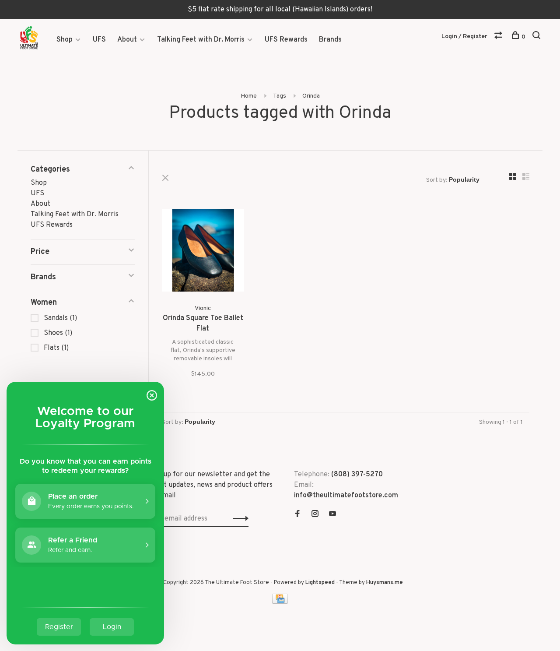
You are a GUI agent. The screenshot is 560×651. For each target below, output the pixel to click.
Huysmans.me (384, 582)
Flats (56, 348)
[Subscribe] (238, 518)
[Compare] (499, 37)
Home (249, 96)
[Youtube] (332, 514)
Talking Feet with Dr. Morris (201, 39)
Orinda (311, 96)
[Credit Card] (280, 602)
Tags (279, 96)
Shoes (58, 333)
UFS (99, 39)
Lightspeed (320, 582)
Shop (64, 39)
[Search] (537, 37)
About (127, 39)
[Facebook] (297, 514)
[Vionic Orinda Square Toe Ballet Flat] (203, 252)
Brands (330, 39)
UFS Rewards (286, 39)
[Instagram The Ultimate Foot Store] (315, 514)
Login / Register (464, 36)
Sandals (60, 318)
